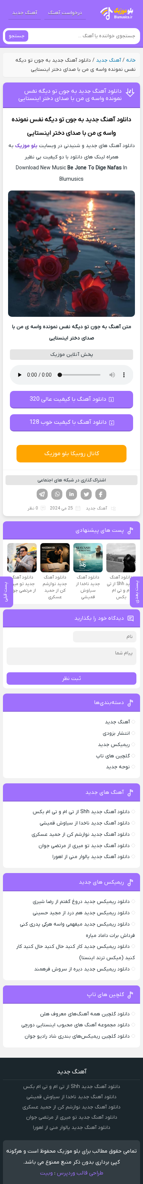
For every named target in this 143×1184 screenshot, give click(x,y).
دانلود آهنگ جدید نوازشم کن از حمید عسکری (81, 834)
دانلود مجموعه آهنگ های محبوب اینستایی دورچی (75, 1025)
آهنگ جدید (24, 12)
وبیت (46, 1173)
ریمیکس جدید (114, 744)
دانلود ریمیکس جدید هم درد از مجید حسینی (81, 913)
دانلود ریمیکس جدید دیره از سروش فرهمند (82, 969)
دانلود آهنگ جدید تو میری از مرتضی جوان (84, 845)
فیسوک (100, 494)
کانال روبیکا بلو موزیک (71, 453)
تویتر (86, 494)
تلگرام (42, 494)
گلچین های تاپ (113, 756)
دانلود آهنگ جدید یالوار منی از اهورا (91, 856)
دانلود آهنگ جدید (108, 120)
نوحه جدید (118, 767)
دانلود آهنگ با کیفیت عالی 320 (68, 399)
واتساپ (56, 494)
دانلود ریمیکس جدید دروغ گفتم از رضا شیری (81, 901)
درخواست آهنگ (65, 12)
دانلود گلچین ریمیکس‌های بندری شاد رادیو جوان (77, 1036)
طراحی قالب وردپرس (80, 1173)
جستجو (17, 36)
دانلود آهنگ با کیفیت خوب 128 (68, 422)
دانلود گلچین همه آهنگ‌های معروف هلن (85, 1014)
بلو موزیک (26, 145)
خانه (131, 60)
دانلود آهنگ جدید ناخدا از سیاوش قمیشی (85, 823)
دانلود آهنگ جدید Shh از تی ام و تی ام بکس (81, 811)
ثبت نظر (71, 678)
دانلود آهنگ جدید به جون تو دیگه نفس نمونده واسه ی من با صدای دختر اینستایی (70, 95)
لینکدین (71, 494)
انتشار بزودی (116, 733)
